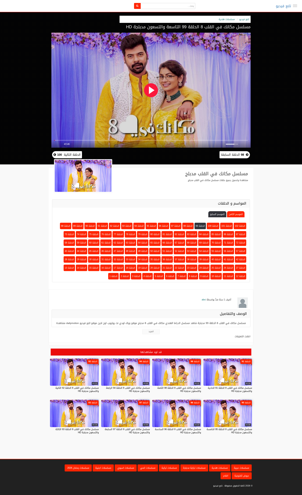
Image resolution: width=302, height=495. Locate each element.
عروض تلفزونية (241, 476)
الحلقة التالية (68, 154)
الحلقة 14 (81, 268)
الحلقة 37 (179, 259)
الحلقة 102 (240, 226)
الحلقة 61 (106, 243)
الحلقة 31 (106, 259)
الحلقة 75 (93, 234)
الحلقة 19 (142, 268)
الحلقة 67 (179, 243)
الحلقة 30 (93, 259)
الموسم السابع (217, 214)
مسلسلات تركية (169, 468)
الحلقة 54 (203, 251)
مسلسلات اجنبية (103, 468)
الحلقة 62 (118, 243)
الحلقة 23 (191, 268)
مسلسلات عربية (241, 468)
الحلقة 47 (118, 251)
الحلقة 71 (228, 243)
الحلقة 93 (126, 226)
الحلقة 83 (191, 234)
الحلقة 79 (142, 234)
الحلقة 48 (130, 251)
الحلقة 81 (167, 234)
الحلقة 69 (203, 243)
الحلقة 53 (191, 251)
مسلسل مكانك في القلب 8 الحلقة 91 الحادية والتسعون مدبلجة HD (230, 389)
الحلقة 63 (130, 243)
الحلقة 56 (228, 251)
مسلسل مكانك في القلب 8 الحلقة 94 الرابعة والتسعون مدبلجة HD (128, 389)
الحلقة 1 (113, 276)
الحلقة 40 (216, 259)
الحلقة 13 (69, 268)
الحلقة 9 (204, 276)
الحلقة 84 (203, 234)
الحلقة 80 (155, 234)
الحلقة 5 (159, 276)
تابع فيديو (283, 6)
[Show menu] (295, 5)
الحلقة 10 (216, 276)
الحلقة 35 (155, 259)
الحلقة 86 (228, 234)
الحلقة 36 (167, 259)
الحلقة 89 (77, 226)
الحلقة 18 (130, 268)
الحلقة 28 (69, 259)
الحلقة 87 (240, 234)
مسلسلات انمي (147, 468)
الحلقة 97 (175, 226)
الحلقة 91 (102, 226)
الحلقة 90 (90, 226)
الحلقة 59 (81, 243)
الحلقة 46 (106, 251)
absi (204, 299)
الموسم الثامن (236, 214)
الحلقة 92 (114, 226)
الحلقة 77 (118, 234)
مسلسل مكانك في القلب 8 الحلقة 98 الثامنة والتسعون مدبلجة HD (179, 389)
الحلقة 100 (213, 226)
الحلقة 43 (69, 251)
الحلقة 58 (69, 243)
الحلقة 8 (193, 276)
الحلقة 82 (179, 234)
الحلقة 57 (240, 251)
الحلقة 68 (191, 243)
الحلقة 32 (118, 259)
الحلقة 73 (69, 234)
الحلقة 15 (93, 268)
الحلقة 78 (130, 234)
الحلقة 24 (203, 268)
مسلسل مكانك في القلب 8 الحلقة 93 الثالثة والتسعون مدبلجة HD (77, 431)
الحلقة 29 (81, 259)
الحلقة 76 (106, 234)
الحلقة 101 (226, 226)
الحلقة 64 (142, 243)
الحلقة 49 (142, 251)
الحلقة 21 (167, 268)
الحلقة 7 (182, 276)
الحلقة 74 (81, 234)
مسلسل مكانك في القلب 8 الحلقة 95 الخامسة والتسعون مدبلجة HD (229, 431)
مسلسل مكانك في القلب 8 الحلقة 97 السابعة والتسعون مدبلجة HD (127, 431)
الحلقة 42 (240, 259)
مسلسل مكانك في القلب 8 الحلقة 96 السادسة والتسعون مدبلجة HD (178, 431)
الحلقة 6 (170, 276)
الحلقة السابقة (232, 154)
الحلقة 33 (130, 259)
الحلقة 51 (167, 251)
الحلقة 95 (151, 226)
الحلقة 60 (93, 243)
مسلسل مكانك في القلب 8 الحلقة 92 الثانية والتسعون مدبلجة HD (77, 389)
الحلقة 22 (179, 268)
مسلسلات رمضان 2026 (78, 468)
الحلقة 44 (81, 251)
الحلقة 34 (142, 259)
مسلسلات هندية (227, 19)
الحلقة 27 (240, 268)
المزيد (151, 331)
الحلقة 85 (216, 234)
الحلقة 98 (188, 226)
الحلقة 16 (106, 268)
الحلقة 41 (228, 259)
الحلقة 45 (93, 251)
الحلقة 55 (216, 251)
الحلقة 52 (179, 251)
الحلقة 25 (216, 268)
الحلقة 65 (155, 243)
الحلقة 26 (228, 268)
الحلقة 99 (200, 226)
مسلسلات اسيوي (125, 468)
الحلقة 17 (118, 268)
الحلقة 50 (155, 251)
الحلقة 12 (240, 276)
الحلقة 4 (147, 276)
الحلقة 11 (228, 276)
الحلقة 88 (65, 226)
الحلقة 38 (191, 259)
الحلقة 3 (136, 276)
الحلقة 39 (203, 259)
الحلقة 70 (216, 243)
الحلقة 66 (167, 243)
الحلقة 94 (139, 226)
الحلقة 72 (240, 243)
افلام (225, 476)
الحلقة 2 (125, 276)
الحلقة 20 (155, 268)
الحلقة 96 (163, 226)
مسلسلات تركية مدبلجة (194, 468)
